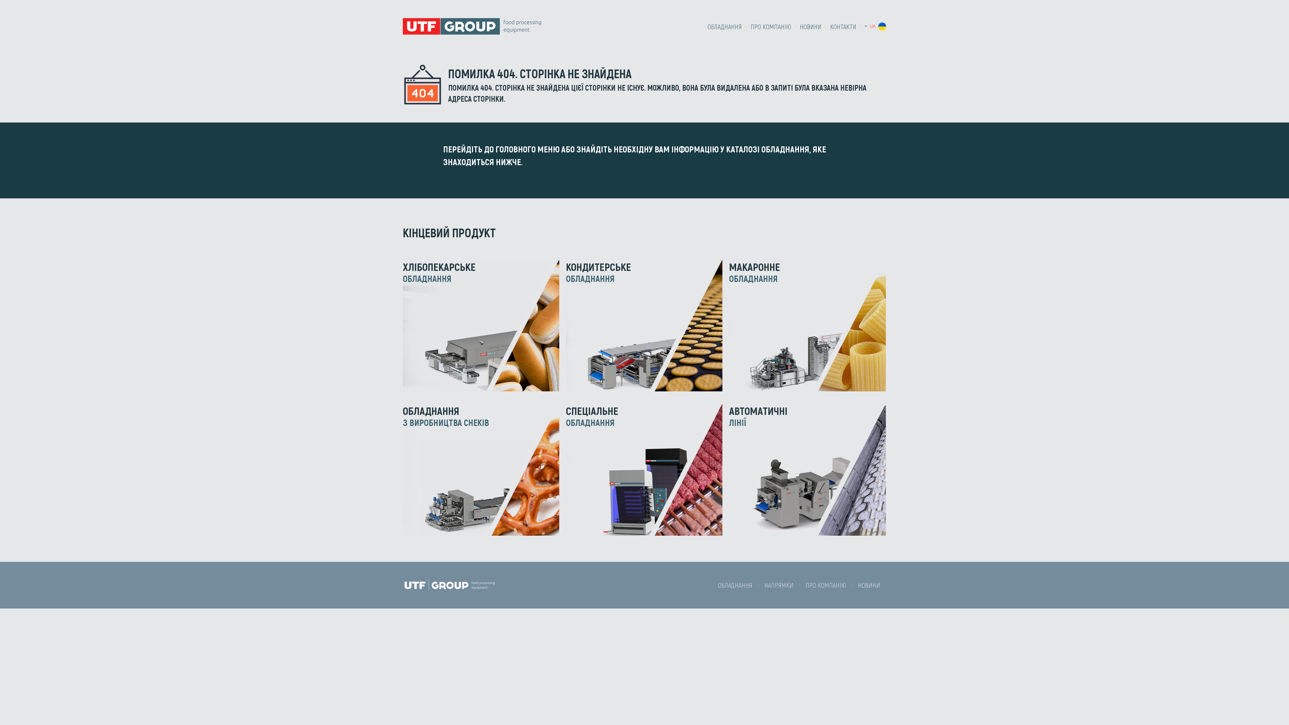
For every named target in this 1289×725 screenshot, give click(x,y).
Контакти (843, 26)
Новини (810, 26)
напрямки (779, 585)
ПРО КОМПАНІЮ (771, 26)
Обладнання (725, 26)
